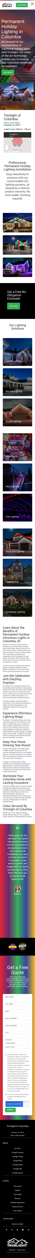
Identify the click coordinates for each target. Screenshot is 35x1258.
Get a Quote (22, 5)
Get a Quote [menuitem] (17, 1186)
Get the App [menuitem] (17, 1194)
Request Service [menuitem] (17, 1207)
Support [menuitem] (17, 1190)
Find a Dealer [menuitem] (17, 1211)
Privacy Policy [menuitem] (21, 1250)
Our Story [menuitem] (17, 1148)
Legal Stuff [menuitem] (12, 1250)
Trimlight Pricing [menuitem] (17, 1156)
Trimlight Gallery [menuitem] (17, 1165)
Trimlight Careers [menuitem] (17, 1173)
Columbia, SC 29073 (17, 1132)
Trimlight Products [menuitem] (18, 1152)
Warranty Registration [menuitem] (18, 1202)
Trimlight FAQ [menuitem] (17, 1169)
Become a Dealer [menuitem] (17, 1224)
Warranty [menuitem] (17, 1198)
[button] (32, 3)
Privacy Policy (20, 1088)
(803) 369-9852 (19, 1135)
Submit (10, 1110)
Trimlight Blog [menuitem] (17, 1161)
